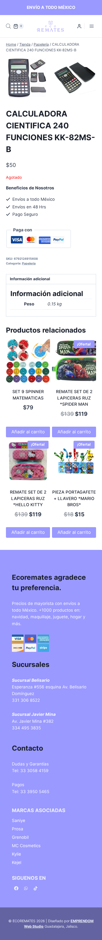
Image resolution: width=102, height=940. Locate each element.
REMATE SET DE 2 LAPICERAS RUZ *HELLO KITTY (28, 498)
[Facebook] (16, 888)
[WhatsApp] (26, 888)
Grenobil (20, 837)
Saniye (18, 820)
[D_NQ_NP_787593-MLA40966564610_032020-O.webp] (27, 78)
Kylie (16, 854)
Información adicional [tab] (30, 279)
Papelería (29, 263)
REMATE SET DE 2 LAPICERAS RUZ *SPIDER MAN (74, 398)
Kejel (16, 862)
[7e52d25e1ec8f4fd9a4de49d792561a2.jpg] (74, 78)
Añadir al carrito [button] (28, 431)
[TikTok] (35, 888)
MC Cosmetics (26, 845)
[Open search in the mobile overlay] (8, 26)
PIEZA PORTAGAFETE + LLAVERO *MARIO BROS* (74, 498)
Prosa (17, 828)
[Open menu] (91, 26)
